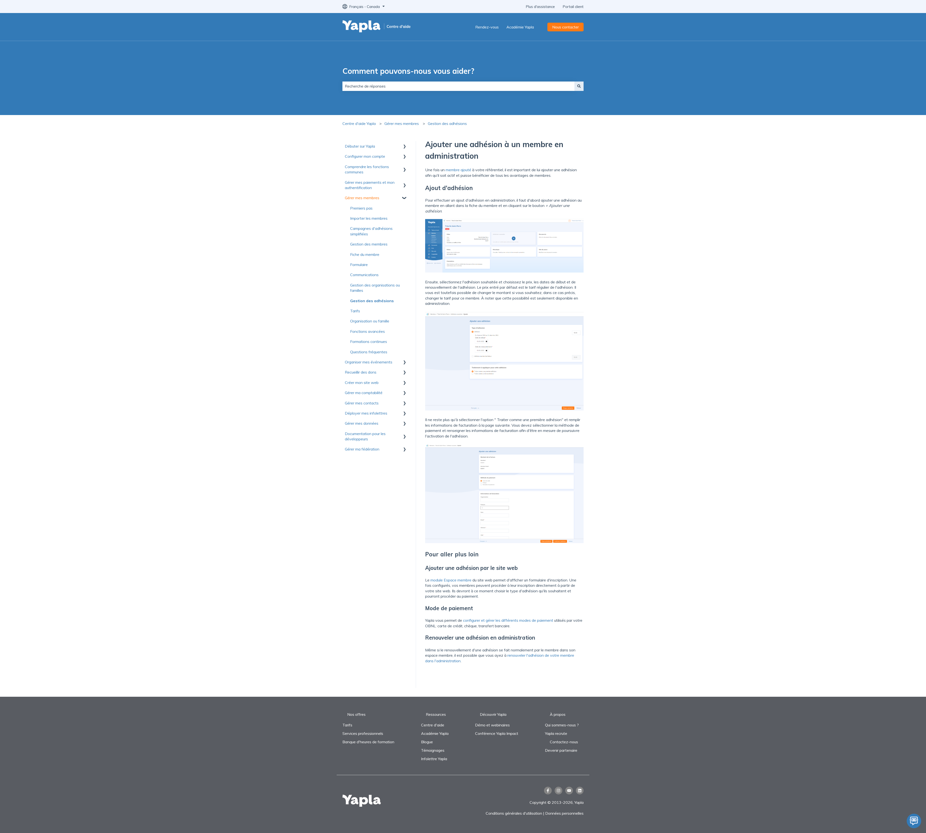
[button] (405, 146)
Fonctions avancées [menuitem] (367, 331)
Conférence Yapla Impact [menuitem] (496, 733)
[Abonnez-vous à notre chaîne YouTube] (569, 790)
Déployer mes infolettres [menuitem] (366, 413)
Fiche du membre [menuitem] (364, 254)
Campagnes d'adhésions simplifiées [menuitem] (371, 231)
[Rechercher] (579, 86)
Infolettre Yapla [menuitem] (434, 758)
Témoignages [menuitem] (432, 750)
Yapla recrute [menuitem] (556, 733)
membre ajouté (458, 169)
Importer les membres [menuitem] (369, 218)
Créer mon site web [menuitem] (362, 382)
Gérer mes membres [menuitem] (362, 197)
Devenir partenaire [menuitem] (561, 750)
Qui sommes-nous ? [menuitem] (562, 725)
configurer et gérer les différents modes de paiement (508, 620)
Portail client (573, 6)
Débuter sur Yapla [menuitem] (360, 146)
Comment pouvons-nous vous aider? (408, 71)
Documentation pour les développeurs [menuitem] (365, 436)
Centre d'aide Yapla (359, 123)
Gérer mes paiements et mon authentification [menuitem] (370, 185)
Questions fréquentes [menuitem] (368, 351)
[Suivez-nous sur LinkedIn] (580, 790)
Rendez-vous (487, 27)
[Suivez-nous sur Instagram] (558, 790)
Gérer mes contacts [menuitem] (362, 403)
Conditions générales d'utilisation (514, 813)
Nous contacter (565, 27)
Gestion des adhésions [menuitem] (372, 300)
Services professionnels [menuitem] (362, 733)
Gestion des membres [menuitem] (369, 244)
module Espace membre (450, 580)
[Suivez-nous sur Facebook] (548, 790)
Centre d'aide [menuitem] (432, 725)
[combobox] (458, 86)
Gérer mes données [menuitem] (361, 423)
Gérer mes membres (401, 123)
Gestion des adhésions (447, 123)
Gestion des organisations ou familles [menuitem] (375, 288)
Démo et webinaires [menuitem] (492, 725)
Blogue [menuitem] (427, 741)
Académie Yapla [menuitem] (435, 733)
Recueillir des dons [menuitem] (360, 372)
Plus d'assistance (540, 6)
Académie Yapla (520, 27)
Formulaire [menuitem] (359, 264)
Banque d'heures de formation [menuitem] (368, 741)
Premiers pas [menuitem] (361, 208)
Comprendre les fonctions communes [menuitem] (367, 169)
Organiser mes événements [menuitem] (368, 362)
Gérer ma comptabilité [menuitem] (363, 392)
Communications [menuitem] (364, 274)
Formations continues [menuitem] (368, 341)
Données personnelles (564, 813)
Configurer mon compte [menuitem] (365, 156)
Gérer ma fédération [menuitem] (362, 449)
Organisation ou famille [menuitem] (369, 321)
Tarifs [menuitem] (355, 310)
